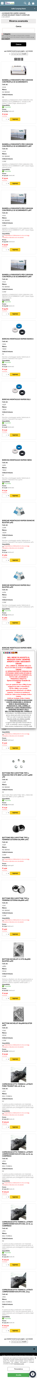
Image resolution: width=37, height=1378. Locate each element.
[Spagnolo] (13, 653)
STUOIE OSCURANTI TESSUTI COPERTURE (20, 37)
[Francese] (10, 653)
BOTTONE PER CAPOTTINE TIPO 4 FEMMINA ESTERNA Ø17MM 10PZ (15, 839)
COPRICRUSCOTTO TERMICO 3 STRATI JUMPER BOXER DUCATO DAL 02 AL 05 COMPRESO (17, 1154)
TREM (4, 349)
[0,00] (33, 3)
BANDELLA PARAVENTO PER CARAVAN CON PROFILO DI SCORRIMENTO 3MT (17, 145)
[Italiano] (4, 653)
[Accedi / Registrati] (29, 3)
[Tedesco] (16, 653)
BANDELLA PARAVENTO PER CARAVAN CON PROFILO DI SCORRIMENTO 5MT (17, 276)
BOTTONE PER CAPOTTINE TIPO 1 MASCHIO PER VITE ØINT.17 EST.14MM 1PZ (17, 775)
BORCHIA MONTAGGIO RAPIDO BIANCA (18, 339)
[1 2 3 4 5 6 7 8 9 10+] (6, 120)
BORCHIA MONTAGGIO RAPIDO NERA (17, 460)
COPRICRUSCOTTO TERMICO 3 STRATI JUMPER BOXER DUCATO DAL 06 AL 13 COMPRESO (17, 1224)
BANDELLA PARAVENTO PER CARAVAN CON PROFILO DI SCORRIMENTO (17, 81)
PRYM (4, 971)
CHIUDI (35, 1358)
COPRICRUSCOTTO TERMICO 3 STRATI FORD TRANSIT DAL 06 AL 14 (17, 1085)
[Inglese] (7, 653)
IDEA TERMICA (7, 1096)
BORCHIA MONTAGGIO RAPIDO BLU (16, 399)
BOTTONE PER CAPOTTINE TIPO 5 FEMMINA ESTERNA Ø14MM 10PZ (15, 899)
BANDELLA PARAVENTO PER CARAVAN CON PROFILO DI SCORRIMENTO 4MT (17, 209)
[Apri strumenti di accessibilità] (32, 1374)
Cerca (18, 26)
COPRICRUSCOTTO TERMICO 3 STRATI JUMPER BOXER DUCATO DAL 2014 (17, 1291)
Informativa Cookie (19, 1363)
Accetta (18, 1375)
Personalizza (18, 1369)
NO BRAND (6, 92)
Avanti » (24, 54)
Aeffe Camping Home (18, 9)
